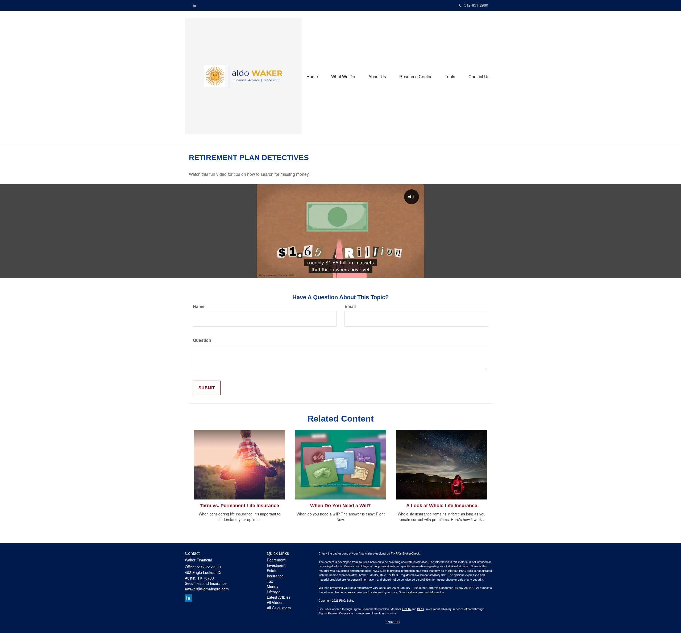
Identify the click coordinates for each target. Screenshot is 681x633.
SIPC (420, 609)
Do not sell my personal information (421, 592)
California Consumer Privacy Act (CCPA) (452, 587)
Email (350, 306)
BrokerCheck (411, 553)
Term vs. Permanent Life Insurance (239, 505)
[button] (343, 76)
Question (202, 340)
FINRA (407, 609)
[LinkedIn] (194, 5)
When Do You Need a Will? (340, 505)
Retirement (276, 560)
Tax (270, 581)
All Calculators (279, 607)
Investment (276, 565)
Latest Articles (278, 597)
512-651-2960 (476, 5)
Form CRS (393, 621)
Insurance (275, 575)
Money (272, 586)
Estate (272, 570)
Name (199, 306)
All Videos (275, 602)
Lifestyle (274, 591)
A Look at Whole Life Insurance (441, 505)
